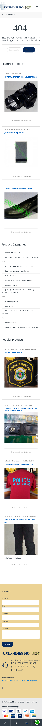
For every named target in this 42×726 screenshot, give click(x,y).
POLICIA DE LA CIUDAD (27, 461)
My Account (5, 722)
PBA (32, 349)
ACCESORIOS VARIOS (13, 252)
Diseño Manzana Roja (10, 707)
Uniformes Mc (9, 702)
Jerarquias (27, 129)
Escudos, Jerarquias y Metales (13, 129)
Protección (9, 322)
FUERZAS (8, 276)
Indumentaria (10, 285)
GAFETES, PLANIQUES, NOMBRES (17, 280)
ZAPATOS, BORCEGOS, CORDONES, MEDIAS (21, 327)
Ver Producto (35, 114)
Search (16, 722)
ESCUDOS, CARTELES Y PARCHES (17, 266)
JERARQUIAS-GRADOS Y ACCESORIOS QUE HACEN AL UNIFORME (19, 291)
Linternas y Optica (16, 74)
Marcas (8, 306)
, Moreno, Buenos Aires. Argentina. (19, 680)
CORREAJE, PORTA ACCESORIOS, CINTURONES (22, 257)
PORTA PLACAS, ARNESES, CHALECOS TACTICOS (17, 312)
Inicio (3, 15)
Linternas (7, 74)
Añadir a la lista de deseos (22, 121)
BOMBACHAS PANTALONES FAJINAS (15, 517)
